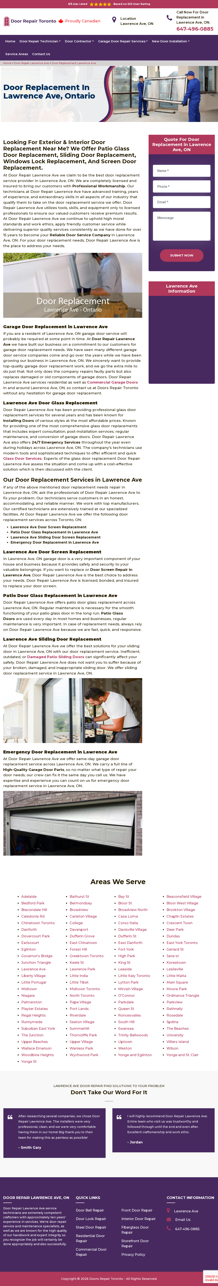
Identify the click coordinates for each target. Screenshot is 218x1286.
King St (124, 963)
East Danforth (130, 943)
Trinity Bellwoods (133, 1035)
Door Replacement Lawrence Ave (73, 63)
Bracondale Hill (34, 910)
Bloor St (125, 903)
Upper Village (81, 1042)
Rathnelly (174, 1009)
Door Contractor (78, 41)
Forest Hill (78, 949)
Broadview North (133, 910)
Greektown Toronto (87, 956)
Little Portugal (33, 982)
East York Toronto (182, 943)
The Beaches (177, 1029)
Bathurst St (79, 897)
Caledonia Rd (32, 916)
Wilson (172, 1048)
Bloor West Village (182, 903)
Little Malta (176, 976)
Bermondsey (81, 903)
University (175, 1035)
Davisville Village (132, 930)
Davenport (79, 930)
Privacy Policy (133, 1255)
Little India (79, 976)
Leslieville (174, 969)
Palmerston (31, 1002)
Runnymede (31, 1022)
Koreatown (176, 963)
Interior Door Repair (138, 1219)
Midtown (29, 989)
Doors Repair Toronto (106, 1279)
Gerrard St (175, 949)
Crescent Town (179, 923)
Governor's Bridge (36, 956)
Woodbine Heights (37, 1055)
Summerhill (79, 1029)
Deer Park (175, 930)
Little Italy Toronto (134, 976)
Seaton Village (82, 1022)
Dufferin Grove (82, 936)
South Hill (126, 1022)
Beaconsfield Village (183, 897)
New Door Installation (169, 41)
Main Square (177, 982)
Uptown (125, 1042)
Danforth (29, 930)
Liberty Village (33, 976)
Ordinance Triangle (182, 996)
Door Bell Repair (90, 1210)
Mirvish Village (130, 989)
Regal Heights (33, 1015)
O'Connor (126, 996)
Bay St (123, 897)
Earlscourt (30, 943)
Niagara (28, 996)
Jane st (172, 956)
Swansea (126, 1029)
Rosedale (174, 1015)
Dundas (173, 936)
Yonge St (29, 1062)
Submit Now (181, 255)
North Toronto (82, 996)
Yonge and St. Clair (182, 1055)
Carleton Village (83, 916)
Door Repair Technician (39, 41)
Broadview (79, 910)
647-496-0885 (194, 29)
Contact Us (41, 54)
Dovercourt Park (35, 936)
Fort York (126, 949)
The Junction (32, 1035)
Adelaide (29, 897)
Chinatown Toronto (38, 923)
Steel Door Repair (91, 1227)
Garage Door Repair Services (121, 41)
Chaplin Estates (180, 916)
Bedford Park (32, 903)
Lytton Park (128, 982)
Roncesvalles (129, 1015)
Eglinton (28, 949)
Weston (125, 1048)
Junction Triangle (36, 963)
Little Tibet (79, 982)
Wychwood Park (84, 1055)
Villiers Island (177, 1042)
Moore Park (176, 989)
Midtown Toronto (85, 989)
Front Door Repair (136, 1210)
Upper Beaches (34, 1042)
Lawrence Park (82, 969)
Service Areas (16, 54)
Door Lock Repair (91, 1219)
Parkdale (126, 1002)
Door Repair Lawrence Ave (31, 63)
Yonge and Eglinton (135, 1055)
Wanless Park (81, 1048)
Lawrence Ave (33, 969)
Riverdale (78, 1015)
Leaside (125, 969)
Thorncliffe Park (83, 1035)
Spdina (172, 1022)
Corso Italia (128, 923)
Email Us (183, 1220)
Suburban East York (38, 1029)
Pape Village (80, 1002)
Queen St (126, 1009)
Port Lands (79, 1009)
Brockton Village (180, 910)
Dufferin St (127, 936)
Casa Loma (128, 916)
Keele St (77, 963)
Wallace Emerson (36, 1048)
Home (10, 41)
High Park (126, 956)
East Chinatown (83, 943)
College (76, 923)
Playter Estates (34, 1009)
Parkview (174, 1002)
